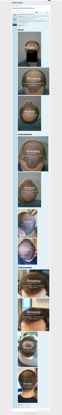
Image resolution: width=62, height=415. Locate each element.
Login (48, 0)
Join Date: (14, 22)
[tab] (13, 11)
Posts (13, 10)
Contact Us (38, 410)
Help (36, 410)
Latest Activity (17, 10)
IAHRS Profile (21, 405)
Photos (21, 10)
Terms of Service (45, 410)
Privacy (41, 410)
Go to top (48, 410)
